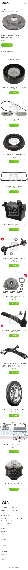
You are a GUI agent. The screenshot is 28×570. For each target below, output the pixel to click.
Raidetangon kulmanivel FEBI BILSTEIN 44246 (14, 330)
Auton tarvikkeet (5, 531)
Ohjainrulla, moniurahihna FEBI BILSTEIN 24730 (14, 87)
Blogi (2, 549)
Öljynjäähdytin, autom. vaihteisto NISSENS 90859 (14, 445)
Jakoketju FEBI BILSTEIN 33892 (14, 186)
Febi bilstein (17, 35)
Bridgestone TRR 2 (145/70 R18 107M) (14, 409)
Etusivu (3, 11)
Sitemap (3, 559)
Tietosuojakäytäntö (6, 557)
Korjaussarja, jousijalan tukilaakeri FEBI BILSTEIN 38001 (14, 296)
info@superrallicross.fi (6, 523)
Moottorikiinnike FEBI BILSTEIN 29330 (14, 483)
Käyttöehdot (4, 554)
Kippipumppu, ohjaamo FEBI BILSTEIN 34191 (14, 224)
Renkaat (3, 534)
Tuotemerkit (10, 35)
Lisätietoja (7, 45)
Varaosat (3, 539)
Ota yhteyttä (4, 551)
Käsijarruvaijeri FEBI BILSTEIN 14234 (14, 119)
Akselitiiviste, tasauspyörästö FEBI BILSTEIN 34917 (14, 155)
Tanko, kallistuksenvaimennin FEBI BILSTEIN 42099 (14, 259)
